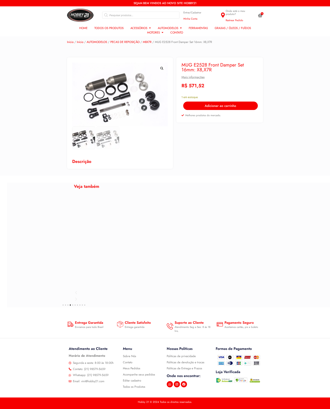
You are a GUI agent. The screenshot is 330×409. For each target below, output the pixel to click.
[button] (162, 68)
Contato (176, 32)
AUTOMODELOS (168, 28)
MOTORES (153, 32)
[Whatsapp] (170, 384)
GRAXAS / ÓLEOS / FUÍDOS (233, 28)
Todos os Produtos (109, 28)
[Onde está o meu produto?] (223, 15)
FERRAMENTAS (198, 28)
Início (70, 42)
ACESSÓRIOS (138, 28)
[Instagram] (177, 384)
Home (83, 28)
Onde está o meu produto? (235, 12)
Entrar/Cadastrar (192, 12)
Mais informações (193, 77)
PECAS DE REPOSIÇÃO (125, 42)
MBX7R (147, 42)
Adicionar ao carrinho (220, 105)
